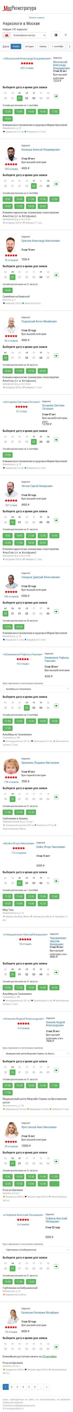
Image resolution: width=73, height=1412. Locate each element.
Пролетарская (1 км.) (43, 741)
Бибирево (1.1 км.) (34, 223)
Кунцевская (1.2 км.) (14, 131)
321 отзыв (11, 505)
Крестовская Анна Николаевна (39, 1127)
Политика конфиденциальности (19, 1405)
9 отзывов (23, 1028)
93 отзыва (23, 663)
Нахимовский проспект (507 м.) (19, 825)
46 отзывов (11, 340)
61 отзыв (21, 411)
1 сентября (57, 46)
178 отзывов (11, 782)
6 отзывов (23, 1224)
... (41, 1386)
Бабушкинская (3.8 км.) (16, 1109)
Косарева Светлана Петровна (53, 407)
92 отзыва (25, 944)
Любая (16, 46)
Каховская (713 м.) (45, 825)
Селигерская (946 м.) (42, 916)
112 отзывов (18, 852)
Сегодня (29, 46)
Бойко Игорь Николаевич (50, 847)
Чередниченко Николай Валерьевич (58, 941)
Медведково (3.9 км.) (39, 1109)
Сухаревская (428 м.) (14, 1197)
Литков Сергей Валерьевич (37, 486)
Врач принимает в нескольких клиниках (23, 683)
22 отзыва (11, 1331)
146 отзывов (11, 596)
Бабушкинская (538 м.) (15, 1294)
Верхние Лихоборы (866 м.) (17, 916)
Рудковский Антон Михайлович (39, 321)
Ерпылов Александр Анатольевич (40, 240)
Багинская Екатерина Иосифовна (40, 1312)
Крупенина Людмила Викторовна (40, 762)
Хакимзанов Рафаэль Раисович (57, 659)
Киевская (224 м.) (33, 303)
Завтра (42, 46)
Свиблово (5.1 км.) (60, 1109)
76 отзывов (11, 260)
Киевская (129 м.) (13, 303)
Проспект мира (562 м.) (38, 1197)
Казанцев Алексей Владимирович (40, 149)
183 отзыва (11, 169)
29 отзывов (11, 1146)
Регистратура (20, 7)
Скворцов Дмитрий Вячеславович (40, 577)
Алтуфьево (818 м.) (14, 223)
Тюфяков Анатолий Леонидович (56, 1220)
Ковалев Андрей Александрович (55, 1024)
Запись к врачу (36, 17)
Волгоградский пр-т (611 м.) (18, 741)
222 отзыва (27, 68)
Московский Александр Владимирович (61, 65)
